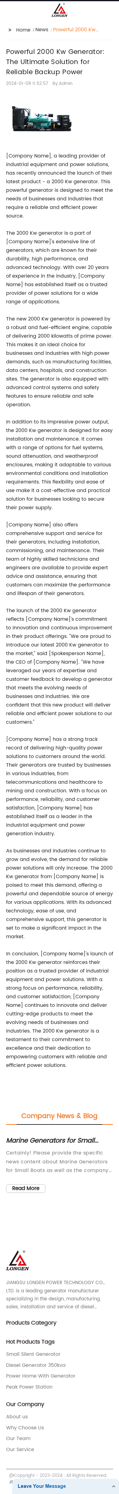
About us (17, 1417)
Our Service (20, 1450)
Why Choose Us (25, 1428)
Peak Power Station (29, 1387)
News (41, 30)
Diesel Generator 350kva (36, 1365)
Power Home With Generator (40, 1376)
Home (23, 30)
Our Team (18, 1439)
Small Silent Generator (33, 1354)
